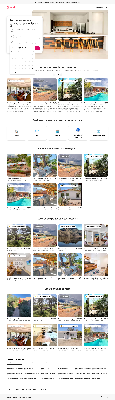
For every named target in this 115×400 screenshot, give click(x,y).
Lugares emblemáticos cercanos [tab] (34, 363)
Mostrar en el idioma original (72, 2)
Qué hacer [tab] (49, 363)
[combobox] (24, 37)
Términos (28, 397)
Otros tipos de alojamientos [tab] (14, 363)
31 (15, 72)
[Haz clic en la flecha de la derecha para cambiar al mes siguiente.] (32, 47)
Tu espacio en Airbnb (100, 7)
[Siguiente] (61, 74)
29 (32, 68)
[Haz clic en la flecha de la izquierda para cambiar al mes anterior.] (12, 47)
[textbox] (17, 43)
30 (12, 72)
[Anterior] (54, 74)
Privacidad (22, 397)
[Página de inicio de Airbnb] (11, 7)
